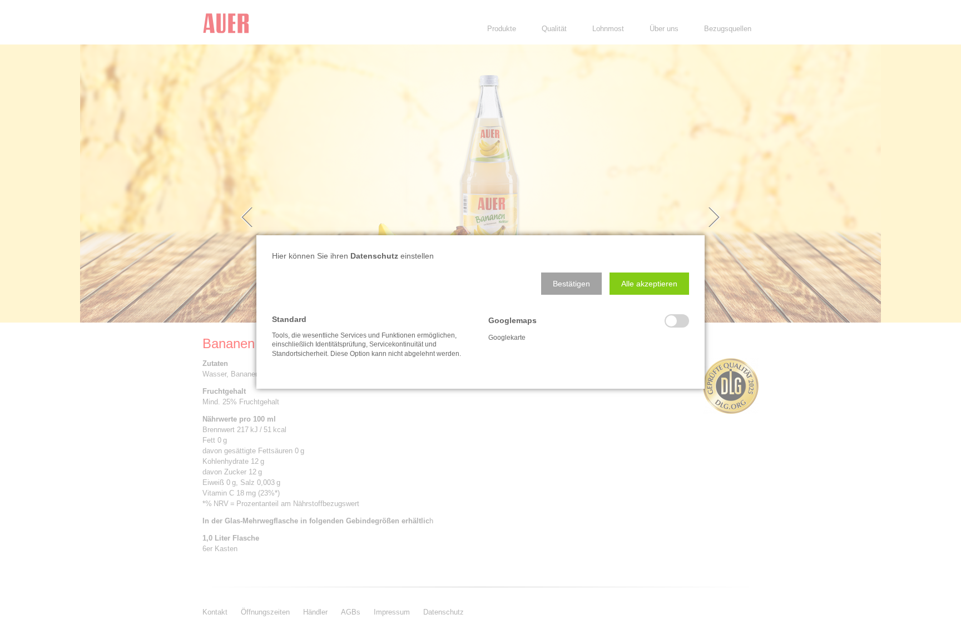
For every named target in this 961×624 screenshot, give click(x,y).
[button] (571, 284)
